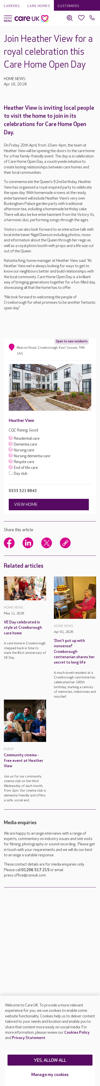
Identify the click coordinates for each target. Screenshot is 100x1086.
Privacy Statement (28, 1038)
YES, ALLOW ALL (50, 1060)
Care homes (38, 6)
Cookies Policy (77, 1032)
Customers (68, 6)
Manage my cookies (50, 1074)
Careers (12, 6)
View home (26, 504)
